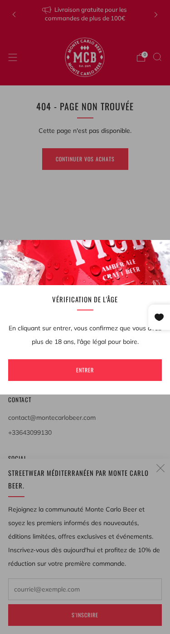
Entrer (85, 370)
